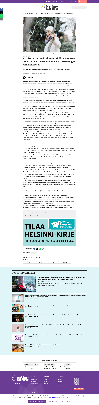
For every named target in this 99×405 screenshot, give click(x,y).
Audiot (32, 388)
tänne (51, 212)
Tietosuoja (60, 383)
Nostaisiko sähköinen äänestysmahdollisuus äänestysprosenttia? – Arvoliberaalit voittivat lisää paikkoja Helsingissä (53, 334)
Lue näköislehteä (47, 1)
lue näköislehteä (78, 376)
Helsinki (45, 379)
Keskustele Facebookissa (32, 364)
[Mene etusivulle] (20, 378)
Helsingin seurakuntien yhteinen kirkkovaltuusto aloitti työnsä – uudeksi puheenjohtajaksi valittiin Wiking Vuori (53, 305)
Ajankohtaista (34, 379)
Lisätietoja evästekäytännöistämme (59, 397)
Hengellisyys (34, 385)
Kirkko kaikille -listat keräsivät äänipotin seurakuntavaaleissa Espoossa (42, 344)
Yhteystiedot (60, 379)
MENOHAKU (83, 1)
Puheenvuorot (34, 383)
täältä (36, 215)
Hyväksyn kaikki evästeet (37, 401)
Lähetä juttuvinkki (64, 1)
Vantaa (45, 385)
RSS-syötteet (34, 392)
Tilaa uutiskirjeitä (61, 385)
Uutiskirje (68, 364)
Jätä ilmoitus (56, 1)
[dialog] (49, 399)
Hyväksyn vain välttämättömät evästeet (59, 401)
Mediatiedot (60, 381)
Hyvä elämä (33, 381)
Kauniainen (46, 383)
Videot (32, 390)
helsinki (34, 252)
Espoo (45, 381)
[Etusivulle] (49, 7)
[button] (34, 249)
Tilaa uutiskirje (73, 1)
